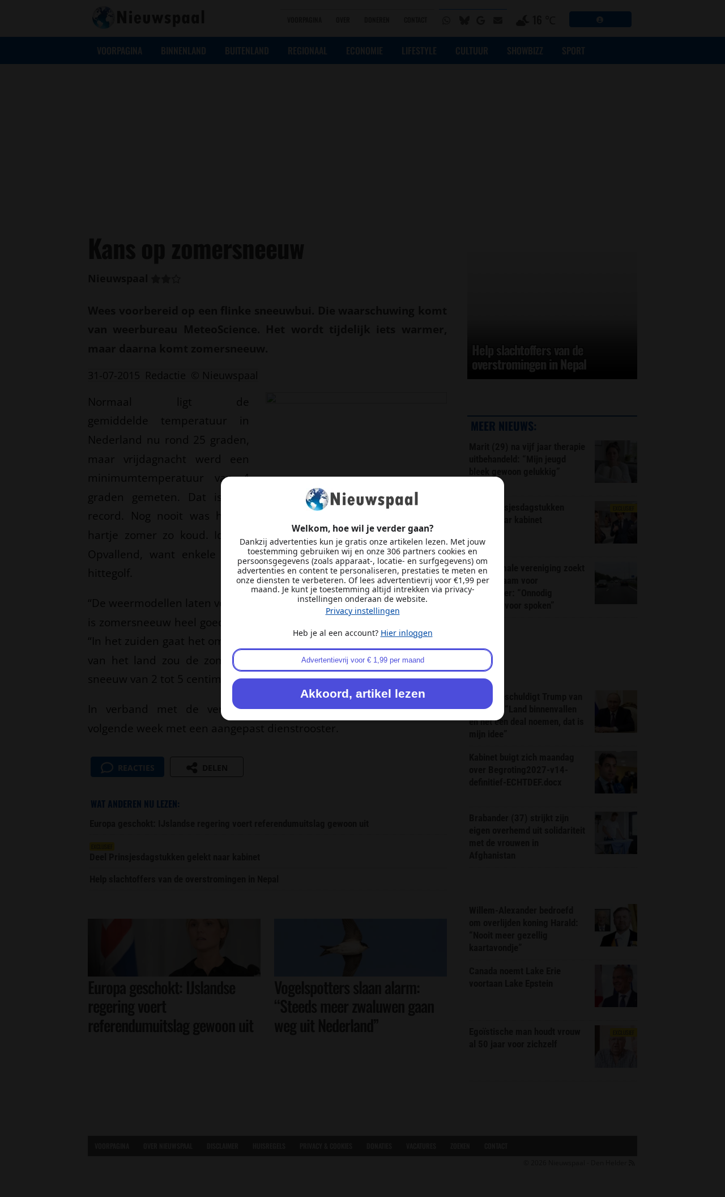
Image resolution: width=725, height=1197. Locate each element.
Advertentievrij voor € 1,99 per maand (362, 660)
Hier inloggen (407, 632)
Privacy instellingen (363, 610)
